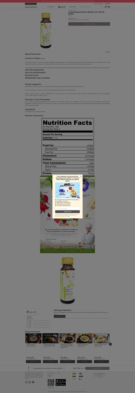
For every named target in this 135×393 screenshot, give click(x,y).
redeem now (67, 211)
